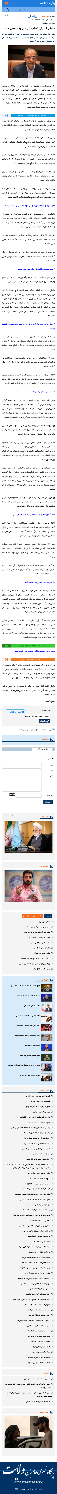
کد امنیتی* (49, 795)
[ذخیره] (21, 16)
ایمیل (51, 770)
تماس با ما (38, 1489)
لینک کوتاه (46, 710)
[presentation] (6, 815)
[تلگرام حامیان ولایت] (28, 115)
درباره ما (29, 1489)
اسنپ (42, 730)
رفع (29, 730)
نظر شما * (49, 776)
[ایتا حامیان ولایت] (28, 646)
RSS (16, 1489)
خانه (53, 16)
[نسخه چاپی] (24, 16)
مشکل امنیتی (35, 730)
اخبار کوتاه (45, 16)
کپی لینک (44, 721)
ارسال (47, 802)
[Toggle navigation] (6, 3)
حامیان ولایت (23, 730)
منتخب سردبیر (37, 916)
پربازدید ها (48, 916)
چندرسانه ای (27, 916)
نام (52, 765)
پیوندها (22, 1489)
